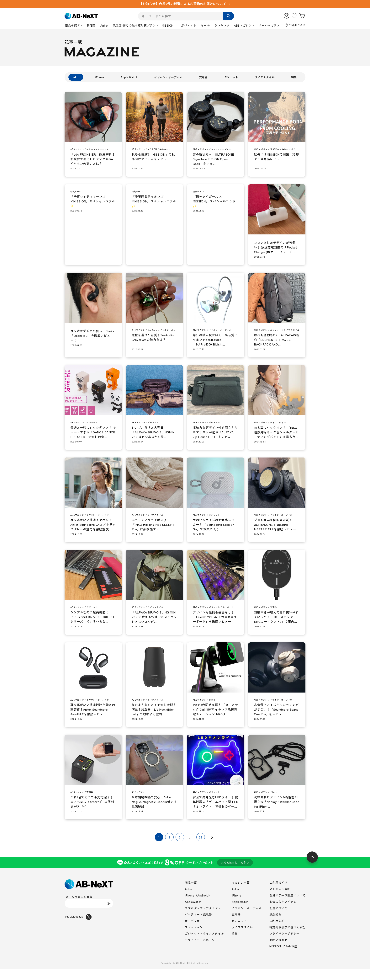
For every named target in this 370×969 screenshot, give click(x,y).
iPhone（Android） (198, 895)
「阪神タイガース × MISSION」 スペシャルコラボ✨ (214, 201)
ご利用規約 (276, 921)
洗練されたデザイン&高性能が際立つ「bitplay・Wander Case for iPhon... (276, 802)
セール (205, 25)
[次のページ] (211, 837)
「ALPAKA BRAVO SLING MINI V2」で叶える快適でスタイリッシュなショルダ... (154, 617)
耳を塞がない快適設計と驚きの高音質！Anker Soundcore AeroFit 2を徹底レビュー (92, 709)
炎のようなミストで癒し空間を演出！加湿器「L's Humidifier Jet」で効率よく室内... (154, 709)
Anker (104, 25)
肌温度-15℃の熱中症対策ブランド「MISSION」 (145, 25)
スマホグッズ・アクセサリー (204, 908)
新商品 (91, 25)
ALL (75, 77)
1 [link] (159, 837)
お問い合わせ (278, 940)
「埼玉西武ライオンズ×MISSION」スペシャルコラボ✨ (154, 201)
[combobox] (186, 16)
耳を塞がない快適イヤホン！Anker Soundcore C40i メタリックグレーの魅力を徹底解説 (93, 524)
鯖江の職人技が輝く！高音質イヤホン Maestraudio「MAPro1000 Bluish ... (215, 339)
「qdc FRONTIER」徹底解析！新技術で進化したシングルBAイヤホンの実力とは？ (92, 159)
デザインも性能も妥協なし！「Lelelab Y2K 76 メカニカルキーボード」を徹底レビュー (215, 617)
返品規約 (275, 914)
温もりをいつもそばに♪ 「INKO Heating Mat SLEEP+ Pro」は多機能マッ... (153, 524)
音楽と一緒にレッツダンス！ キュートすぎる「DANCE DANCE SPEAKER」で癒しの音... (93, 432)
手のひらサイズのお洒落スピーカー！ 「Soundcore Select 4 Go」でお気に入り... (215, 524)
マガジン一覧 (241, 883)
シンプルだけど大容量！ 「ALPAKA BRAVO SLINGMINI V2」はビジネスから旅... (154, 432)
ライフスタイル (264, 77)
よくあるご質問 (279, 889)
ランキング (221, 25)
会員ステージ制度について (287, 895)
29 (200, 837)
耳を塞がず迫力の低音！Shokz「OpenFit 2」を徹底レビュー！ (92, 335)
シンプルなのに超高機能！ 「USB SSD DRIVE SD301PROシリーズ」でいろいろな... (92, 617)
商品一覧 (191, 883)
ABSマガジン (243, 25)
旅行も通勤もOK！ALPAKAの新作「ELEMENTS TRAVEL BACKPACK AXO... (276, 339)
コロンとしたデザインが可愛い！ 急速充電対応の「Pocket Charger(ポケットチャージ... (275, 247)
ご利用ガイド (296, 25)
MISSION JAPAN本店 (283, 946)
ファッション (194, 927)
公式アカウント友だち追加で (185, 862)
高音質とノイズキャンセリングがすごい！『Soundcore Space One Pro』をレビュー (276, 709)
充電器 (203, 77)
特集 (294, 77)
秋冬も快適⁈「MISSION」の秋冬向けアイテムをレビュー (153, 156)
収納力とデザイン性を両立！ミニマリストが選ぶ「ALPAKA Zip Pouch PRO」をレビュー (215, 432)
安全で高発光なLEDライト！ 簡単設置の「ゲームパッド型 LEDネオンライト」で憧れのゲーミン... (215, 802)
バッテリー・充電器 (198, 914)
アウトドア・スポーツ (200, 940)
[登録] (109, 903)
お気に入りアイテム (282, 902)
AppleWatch (193, 902)
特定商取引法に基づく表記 (287, 927)
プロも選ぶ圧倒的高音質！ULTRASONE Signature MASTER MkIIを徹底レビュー (275, 524)
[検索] (228, 16)
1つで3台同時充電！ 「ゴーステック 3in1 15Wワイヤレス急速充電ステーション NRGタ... (215, 709)
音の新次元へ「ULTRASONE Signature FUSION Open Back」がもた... (213, 159)
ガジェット (188, 25)
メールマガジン (268, 25)
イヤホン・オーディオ (168, 77)
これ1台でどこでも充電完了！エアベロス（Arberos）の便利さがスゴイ (92, 802)
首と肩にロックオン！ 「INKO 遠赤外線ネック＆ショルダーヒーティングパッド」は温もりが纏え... (276, 432)
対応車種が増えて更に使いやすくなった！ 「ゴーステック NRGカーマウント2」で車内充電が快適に (276, 617)
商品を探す (72, 25)
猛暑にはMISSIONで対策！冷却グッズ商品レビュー (276, 156)
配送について (278, 908)
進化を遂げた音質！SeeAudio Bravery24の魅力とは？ (153, 337)
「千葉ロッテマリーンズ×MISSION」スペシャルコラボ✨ (92, 201)
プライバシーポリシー (284, 933)
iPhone (99, 77)
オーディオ (192, 921)
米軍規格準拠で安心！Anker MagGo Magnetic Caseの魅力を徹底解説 (154, 802)
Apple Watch (129, 77)
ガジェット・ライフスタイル (204, 933)
